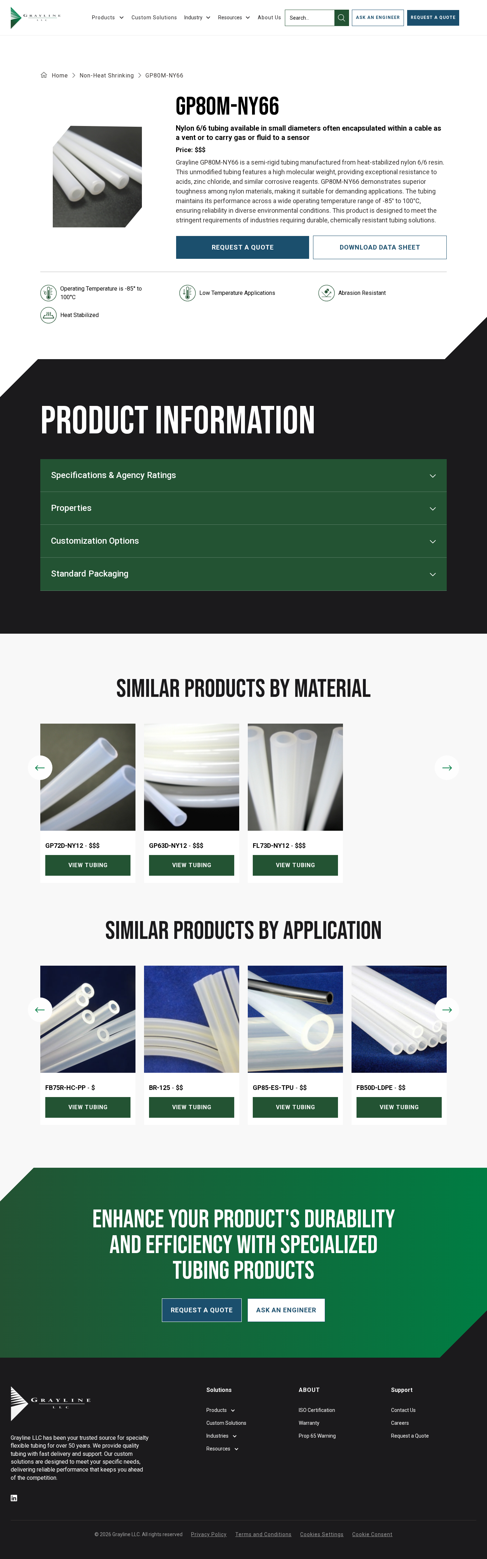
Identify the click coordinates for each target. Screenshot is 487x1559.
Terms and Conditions (263, 1534)
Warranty (309, 1423)
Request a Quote (433, 17)
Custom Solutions (154, 17)
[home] (36, 18)
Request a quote (243, 247)
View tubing (88, 865)
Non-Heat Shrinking (107, 75)
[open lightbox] (97, 176)
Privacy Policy (209, 1534)
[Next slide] (447, 767)
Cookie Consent (372, 1534)
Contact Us (403, 1410)
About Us (269, 17)
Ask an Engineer (286, 1310)
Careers (400, 1423)
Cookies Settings (322, 1534)
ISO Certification (317, 1410)
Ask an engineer (378, 17)
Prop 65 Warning (317, 1436)
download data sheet (380, 247)
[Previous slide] (40, 767)
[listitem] (87, 803)
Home (60, 75)
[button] (197, 17)
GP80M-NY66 (164, 75)
